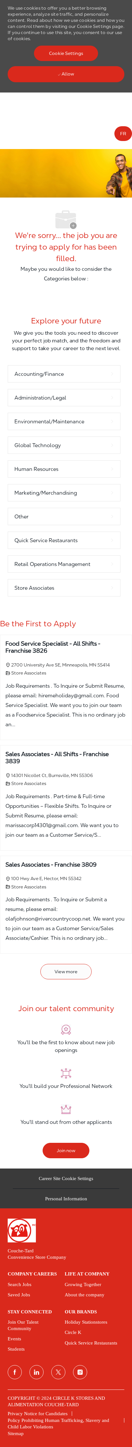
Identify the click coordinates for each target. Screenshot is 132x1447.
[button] (66, 53)
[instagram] (80, 1372)
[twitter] (58, 1372)
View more (66, 971)
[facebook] (15, 1372)
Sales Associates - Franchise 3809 (51, 864)
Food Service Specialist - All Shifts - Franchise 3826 (52, 647)
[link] (66, 1230)
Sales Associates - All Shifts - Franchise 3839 (57, 758)
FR (123, 133)
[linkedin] (36, 1372)
